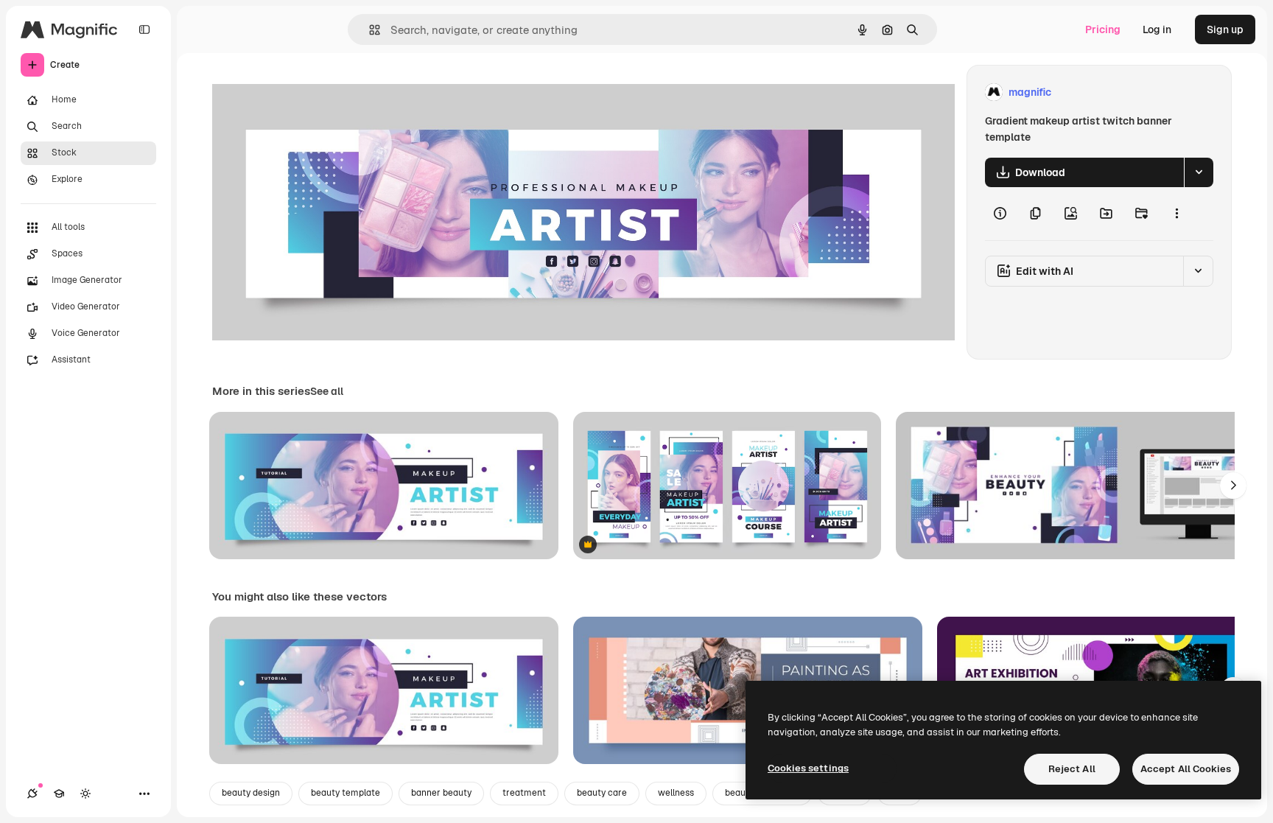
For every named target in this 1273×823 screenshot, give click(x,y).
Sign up (1225, 29)
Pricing (1103, 29)
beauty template (345, 793)
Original (306, 92)
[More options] (1176, 213)
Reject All (1071, 769)
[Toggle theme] (85, 793)
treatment (524, 793)
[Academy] (59, 793)
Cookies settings (808, 768)
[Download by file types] (1198, 172)
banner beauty (441, 793)
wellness (676, 793)
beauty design (251, 793)
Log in (1157, 29)
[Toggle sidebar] (144, 29)
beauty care (602, 793)
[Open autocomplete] (368, 29)
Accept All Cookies (1185, 769)
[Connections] (32, 793)
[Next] (1233, 485)
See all (326, 391)
